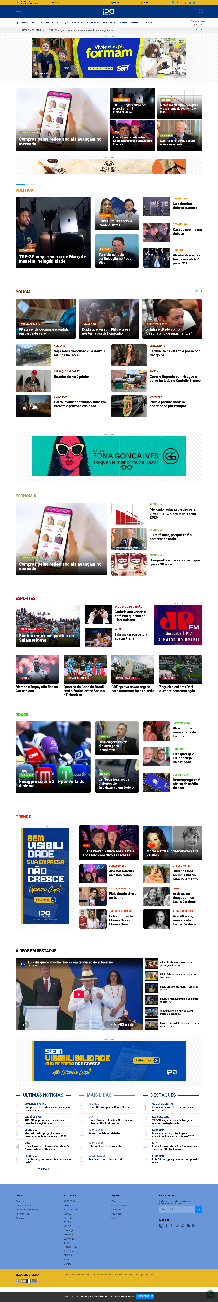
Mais (147, 22)
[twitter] (181, 2)
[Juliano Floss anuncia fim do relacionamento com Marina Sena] (156, 873)
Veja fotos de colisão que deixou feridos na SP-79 (79, 353)
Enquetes (116, 1209)
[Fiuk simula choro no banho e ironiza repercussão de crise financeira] (93, 896)
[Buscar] (201, 11)
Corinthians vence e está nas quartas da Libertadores (130, 616)
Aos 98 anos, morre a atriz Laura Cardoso (184, 920)
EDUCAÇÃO (63, 22)
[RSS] (194, 1226)
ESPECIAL (69, 1205)
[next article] (196, 30)
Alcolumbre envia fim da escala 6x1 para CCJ (186, 259)
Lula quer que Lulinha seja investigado (183, 758)
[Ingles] (34, 1280)
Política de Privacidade (27, 1209)
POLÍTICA (37, 22)
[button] (19, 11)
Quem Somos (23, 1201)
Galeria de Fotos (119, 1205)
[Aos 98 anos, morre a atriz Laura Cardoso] (156, 919)
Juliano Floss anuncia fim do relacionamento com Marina (185, 877)
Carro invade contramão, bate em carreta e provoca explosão (80, 404)
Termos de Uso (23, 1205)
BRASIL (67, 1243)
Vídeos (134, 22)
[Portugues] (18, 1280)
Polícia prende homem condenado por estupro (168, 404)
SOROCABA (70, 1201)
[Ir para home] (17, 22)
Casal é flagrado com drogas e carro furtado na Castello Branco (175, 379)
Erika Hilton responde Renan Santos (109, 1107)
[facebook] (177, 2)
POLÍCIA (49, 22)
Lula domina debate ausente (185, 206)
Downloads (117, 1214)
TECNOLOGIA (108, 22)
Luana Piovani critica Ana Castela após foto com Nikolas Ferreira (86, 30)
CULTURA (68, 1251)
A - (148, 3)
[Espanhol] (23, 1280)
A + (145, 3)
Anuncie (55, 3)
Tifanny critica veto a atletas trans (131, 636)
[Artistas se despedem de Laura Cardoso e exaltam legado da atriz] (156, 896)
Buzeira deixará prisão (71, 377)
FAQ (113, 1218)
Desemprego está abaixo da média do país (187, 784)
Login (116, 3)
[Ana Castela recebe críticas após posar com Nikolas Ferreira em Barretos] (93, 873)
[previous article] (202, 30)
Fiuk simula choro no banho (123, 896)
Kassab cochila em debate (104, 1133)
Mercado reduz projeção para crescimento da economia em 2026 (173, 513)
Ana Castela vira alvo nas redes (121, 873)
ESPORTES (78, 22)
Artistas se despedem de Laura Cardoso (184, 898)
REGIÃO (25, 22)
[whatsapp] (194, 2)
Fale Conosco (22, 1214)
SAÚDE (67, 1226)
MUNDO (67, 1263)
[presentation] (196, 291)
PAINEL (67, 1259)
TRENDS (122, 22)
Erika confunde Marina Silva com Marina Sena (122, 920)
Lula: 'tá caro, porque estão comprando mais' (171, 537)
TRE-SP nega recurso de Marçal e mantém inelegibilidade (44, 1122)
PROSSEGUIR (145, 1296)
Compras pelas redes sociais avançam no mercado (47, 1109)
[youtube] (190, 2)
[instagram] (173, 2)
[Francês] (28, 1280)
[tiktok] (186, 2)
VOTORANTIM (71, 1209)
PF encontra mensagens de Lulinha (184, 732)
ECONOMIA (92, 22)
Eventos (115, 1201)
